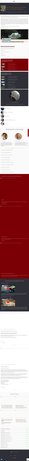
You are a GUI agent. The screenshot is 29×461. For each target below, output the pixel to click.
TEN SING (18, 11)
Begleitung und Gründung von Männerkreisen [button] (7, 48)
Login (18, 455)
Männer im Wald (10, 84)
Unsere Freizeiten (14, 102)
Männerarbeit (24, 11)
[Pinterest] (5, 342)
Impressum (11, 455)
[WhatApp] (2, 342)
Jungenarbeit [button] (3, 50)
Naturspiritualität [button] (3, 55)
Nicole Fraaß (6, 329)
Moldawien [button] (2, 53)
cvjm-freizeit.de (6, 384)
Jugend (13, 11)
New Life (15, 11)
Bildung (8, 11)
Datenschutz (15, 455)
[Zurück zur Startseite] (14, 1)
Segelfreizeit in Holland (11, 81)
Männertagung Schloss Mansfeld (13, 79)
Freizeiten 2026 (2, 26)
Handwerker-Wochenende (12, 68)
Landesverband (4, 11)
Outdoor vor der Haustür (11, 63)
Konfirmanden (21, 11)
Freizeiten (10, 11)
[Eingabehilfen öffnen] (1, 459)
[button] (14, 459)
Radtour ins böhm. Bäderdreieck (12, 76)
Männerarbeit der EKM (12, 329)
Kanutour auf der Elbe (11, 66)
